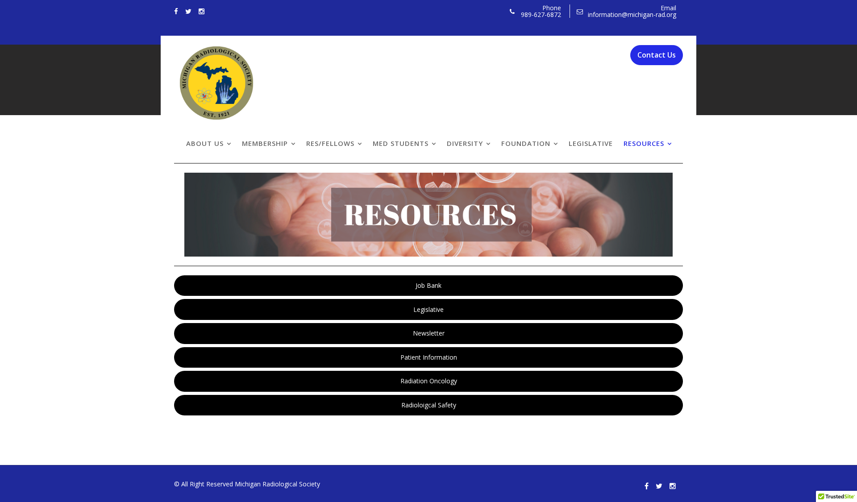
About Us (205, 143)
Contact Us (656, 55)
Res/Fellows (330, 143)
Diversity (465, 143)
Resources (644, 143)
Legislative (591, 143)
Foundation (525, 143)
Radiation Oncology (428, 381)
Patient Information (428, 357)
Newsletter (429, 333)
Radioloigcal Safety (428, 405)
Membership (265, 143)
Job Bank (428, 285)
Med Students (400, 143)
